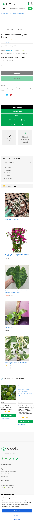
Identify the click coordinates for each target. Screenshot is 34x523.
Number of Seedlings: (13, 57)
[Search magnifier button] (30, 8)
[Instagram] (13, 458)
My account (4, 469)
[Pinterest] (10, 459)
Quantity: (3, 65)
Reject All (17, 519)
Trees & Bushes (12, 87)
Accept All (17, 510)
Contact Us (4, 476)
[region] (17, 509)
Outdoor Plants (21, 87)
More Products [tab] (17, 124)
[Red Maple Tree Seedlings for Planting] (3, 95)
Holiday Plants (8, 165)
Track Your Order (6, 474)
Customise (17, 515)
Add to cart (17, 73)
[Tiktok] (17, 458)
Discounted (7, 167)
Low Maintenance (9, 175)
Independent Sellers (7, 485)
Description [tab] (17, 111)
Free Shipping (5, 42)
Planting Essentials (9, 162)
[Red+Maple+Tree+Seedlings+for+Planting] (7, 95)
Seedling (7, 89)
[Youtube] (6, 459)
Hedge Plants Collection (17, 89)
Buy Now (17, 78)
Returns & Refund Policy (8, 471)
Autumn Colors (28, 89)
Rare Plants (7, 172)
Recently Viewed (6, 490)
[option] (8, 403)
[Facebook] (2, 459)
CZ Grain (9, 50)
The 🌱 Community (7, 487)
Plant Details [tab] (17, 107)
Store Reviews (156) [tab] (17, 120)
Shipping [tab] (17, 116)
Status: (18, 50)
